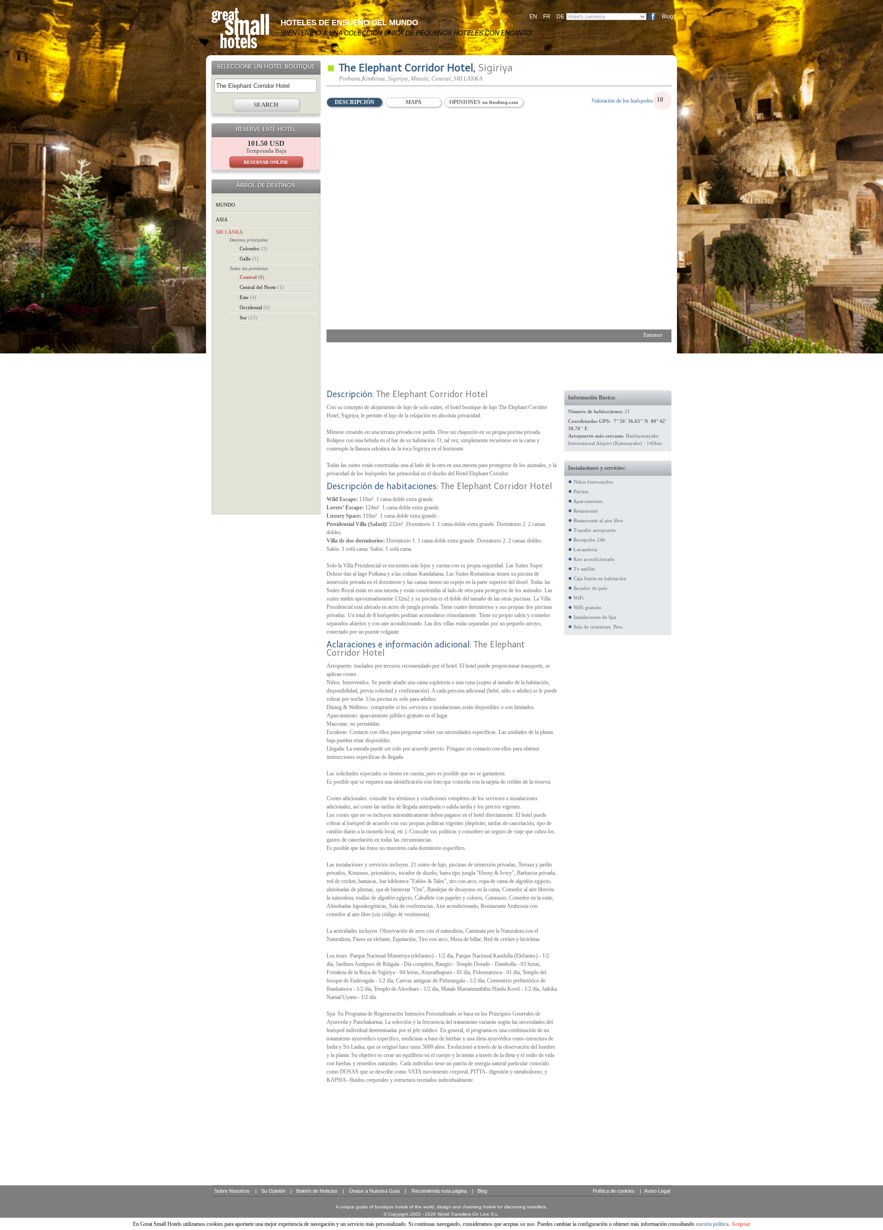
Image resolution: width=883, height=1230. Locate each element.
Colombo (253, 248)
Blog (667, 16)
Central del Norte (262, 287)
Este (248, 297)
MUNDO (225, 205)
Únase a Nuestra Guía (374, 1191)
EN (533, 16)
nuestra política (712, 1224)
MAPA (414, 102)
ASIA (222, 219)
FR (546, 16)
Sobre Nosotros (232, 1191)
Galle (249, 258)
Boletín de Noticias (317, 1191)
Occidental (255, 307)
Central (252, 277)
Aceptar (740, 1224)
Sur (249, 317)
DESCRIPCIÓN (354, 102)
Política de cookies (614, 1191)
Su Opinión (273, 1191)
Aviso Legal (657, 1191)
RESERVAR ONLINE (266, 162)
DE (560, 16)
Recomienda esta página (439, 1191)
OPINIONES (465, 102)
